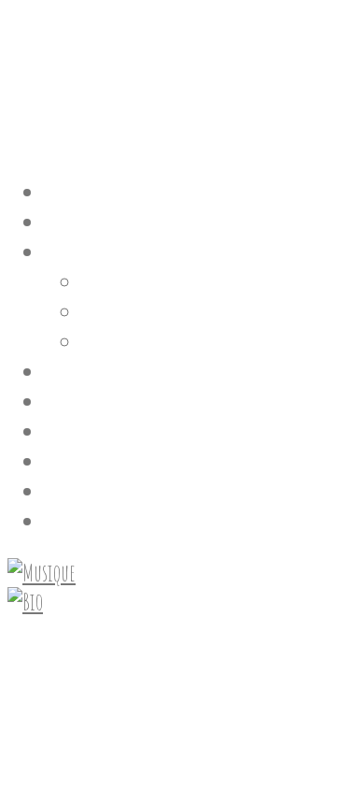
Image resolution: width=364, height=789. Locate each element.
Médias (74, 249)
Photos (108, 339)
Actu (63, 398)
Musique (117, 279)
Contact (76, 488)
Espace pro (85, 518)
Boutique (82, 458)
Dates (68, 368)
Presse (70, 428)
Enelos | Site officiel (129, 61)
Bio (57, 219)
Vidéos (109, 309)
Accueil (75, 189)
